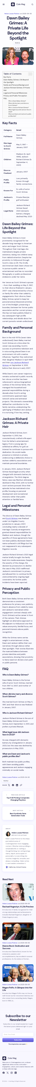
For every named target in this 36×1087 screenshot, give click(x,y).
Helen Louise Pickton (20, 833)
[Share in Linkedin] (17, 785)
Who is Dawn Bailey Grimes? (17, 101)
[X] (8, 1073)
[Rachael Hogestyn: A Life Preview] (18, 892)
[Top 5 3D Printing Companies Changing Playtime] (18, 797)
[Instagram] (12, 1073)
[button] (3, 4)
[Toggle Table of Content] (29, 74)
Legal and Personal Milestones (15, 93)
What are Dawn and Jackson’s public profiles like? (19, 115)
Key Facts (7, 77)
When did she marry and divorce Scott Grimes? (18, 104)
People (17, 43)
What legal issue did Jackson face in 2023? (19, 111)
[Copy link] (21, 785)
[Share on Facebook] (13, 785)
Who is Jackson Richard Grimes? (18, 107)
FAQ (5, 98)
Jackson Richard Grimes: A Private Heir (17, 89)
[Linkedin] (16, 1073)
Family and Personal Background (16, 85)
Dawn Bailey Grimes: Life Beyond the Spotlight (16, 81)
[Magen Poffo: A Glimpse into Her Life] (18, 973)
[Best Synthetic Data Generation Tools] (18, 813)
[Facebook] (4, 1073)
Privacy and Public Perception (15, 96)
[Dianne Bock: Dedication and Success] (18, 931)
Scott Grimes (12, 518)
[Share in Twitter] (9, 785)
